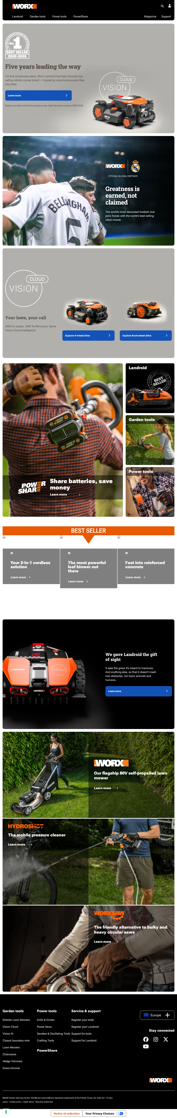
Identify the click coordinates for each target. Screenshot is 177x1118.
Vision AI (8, 1033)
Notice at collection (67, 1113)
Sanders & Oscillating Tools (53, 1033)
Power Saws (44, 1026)
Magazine (150, 16)
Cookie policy (15, 1102)
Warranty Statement (44, 1102)
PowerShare (47, 1050)
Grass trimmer (11, 1068)
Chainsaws (9, 1054)
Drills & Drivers (46, 1019)
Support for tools (81, 1033)
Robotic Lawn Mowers (16, 1019)
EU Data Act (99, 1098)
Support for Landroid (83, 1040)
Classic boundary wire (16, 1040)
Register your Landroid (85, 1026)
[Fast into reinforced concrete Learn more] (146, 537)
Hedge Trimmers (12, 1061)
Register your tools (82, 1019)
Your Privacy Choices (99, 1113)
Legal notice (28, 1102)
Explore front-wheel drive (137, 335)
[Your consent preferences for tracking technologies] (6, 1112)
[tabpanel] (31, 537)
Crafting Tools (45, 1040)
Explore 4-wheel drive (77, 335)
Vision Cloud (10, 1026)
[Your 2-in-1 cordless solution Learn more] (31, 537)
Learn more (14, 95)
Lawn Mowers (11, 1047)
